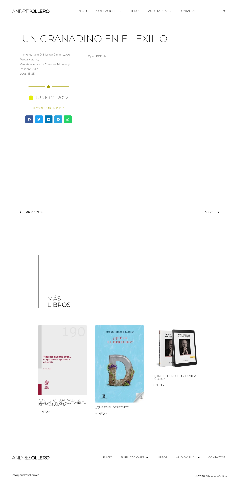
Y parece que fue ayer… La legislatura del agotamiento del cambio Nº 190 (62, 402)
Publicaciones (106, 11)
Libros (135, 11)
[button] (29, 119)
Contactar (188, 11)
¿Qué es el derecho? (112, 407)
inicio (82, 11)
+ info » (44, 411)
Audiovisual (158, 11)
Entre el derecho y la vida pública (174, 377)
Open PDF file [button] (97, 56)
